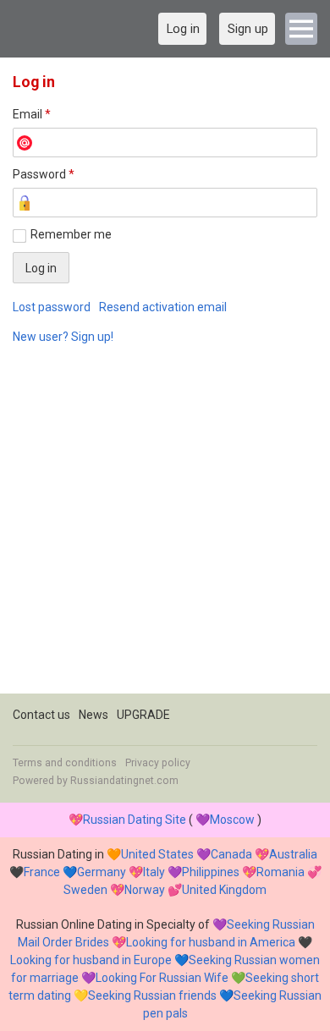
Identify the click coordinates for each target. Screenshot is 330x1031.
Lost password (52, 307)
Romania (280, 872)
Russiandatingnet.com (124, 781)
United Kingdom (224, 890)
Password (43, 174)
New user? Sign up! (63, 336)
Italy (154, 872)
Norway (144, 890)
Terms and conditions (65, 763)
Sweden (85, 890)
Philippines (210, 872)
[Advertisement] (165, 529)
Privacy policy (157, 763)
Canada (231, 854)
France (42, 872)
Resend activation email (163, 307)
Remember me (71, 234)
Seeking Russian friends (152, 995)
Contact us (41, 714)
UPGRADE (143, 714)
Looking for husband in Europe (91, 960)
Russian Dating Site (134, 819)
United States (157, 854)
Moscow (232, 819)
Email (32, 114)
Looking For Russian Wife (162, 977)
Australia (293, 854)
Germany (101, 872)
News (93, 714)
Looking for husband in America (210, 942)
